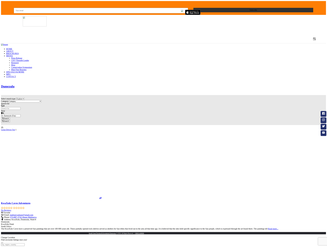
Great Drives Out (8, 130)
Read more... (273, 229)
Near (3, 111)
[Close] (2, 242)
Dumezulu (7, 86)
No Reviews (6, 210)
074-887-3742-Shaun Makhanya (23, 217)
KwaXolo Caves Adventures (15, 203)
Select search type (8, 99)
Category (4, 101)
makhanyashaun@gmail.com (21, 215)
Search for (5, 103)
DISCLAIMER (139, 233)
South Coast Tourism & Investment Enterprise (102, 233)
